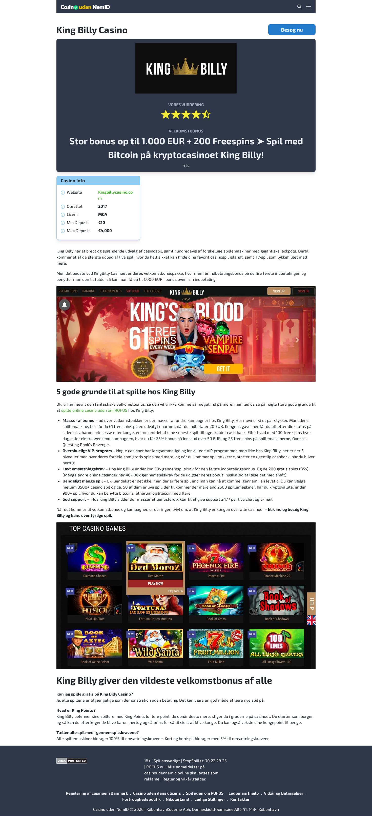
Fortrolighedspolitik (141, 799)
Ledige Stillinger (209, 799)
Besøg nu (292, 30)
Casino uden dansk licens (157, 793)
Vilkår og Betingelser (283, 793)
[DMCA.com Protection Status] (98, 761)
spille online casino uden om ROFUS (94, 410)
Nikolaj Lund (177, 799)
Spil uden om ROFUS (204, 793)
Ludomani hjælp (244, 793)
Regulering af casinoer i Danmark (97, 793)
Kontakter (240, 799)
